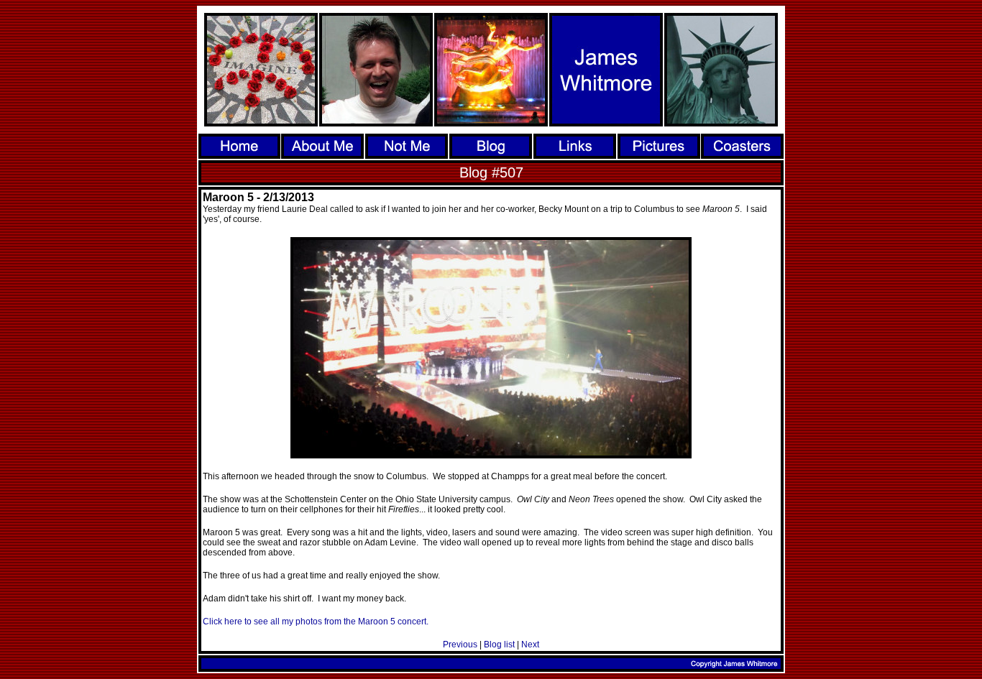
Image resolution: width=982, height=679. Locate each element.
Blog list (499, 644)
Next (530, 644)
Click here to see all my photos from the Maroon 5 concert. (315, 621)
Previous (460, 644)
